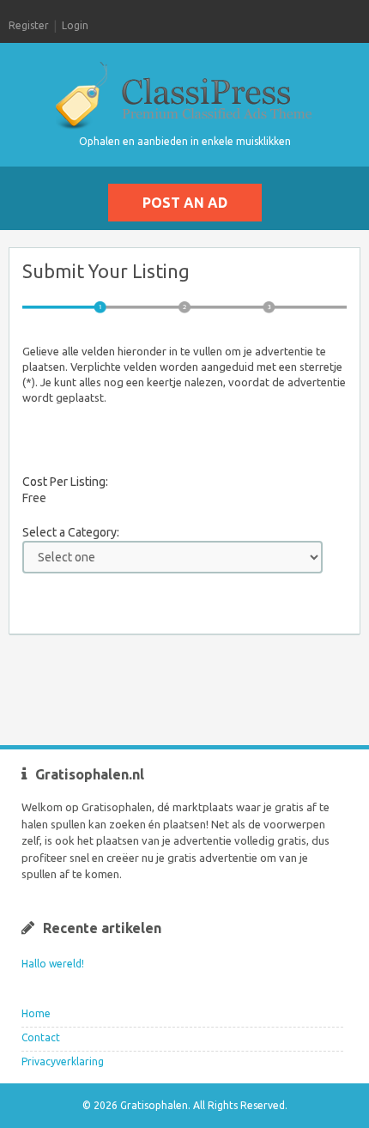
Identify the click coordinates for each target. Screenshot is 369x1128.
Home (36, 1013)
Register (29, 25)
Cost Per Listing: (65, 481)
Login (75, 25)
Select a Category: (70, 532)
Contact (40, 1037)
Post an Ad (184, 202)
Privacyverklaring (62, 1061)
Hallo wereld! (52, 963)
